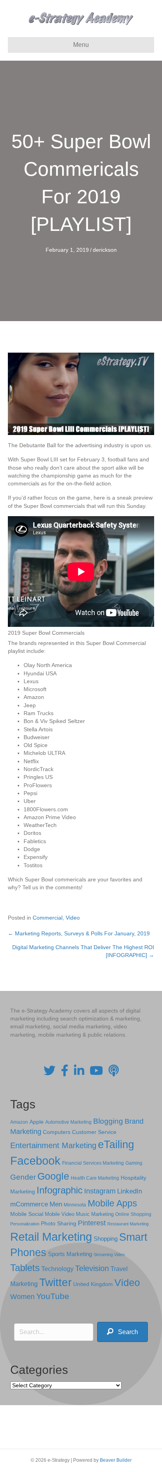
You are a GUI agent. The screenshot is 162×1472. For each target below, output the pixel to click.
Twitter (55, 1282)
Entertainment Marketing (53, 1145)
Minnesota (75, 1204)
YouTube (52, 1296)
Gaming (133, 1162)
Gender (23, 1177)
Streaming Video (109, 1254)
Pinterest (92, 1223)
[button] (122, 1332)
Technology (57, 1269)
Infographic (60, 1190)
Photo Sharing (58, 1223)
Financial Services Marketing (93, 1163)
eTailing (116, 1144)
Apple (36, 1122)
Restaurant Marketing (128, 1223)
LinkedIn (129, 1191)
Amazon (19, 1122)
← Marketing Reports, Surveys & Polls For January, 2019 (79, 933)
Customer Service (94, 1132)
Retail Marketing (51, 1236)
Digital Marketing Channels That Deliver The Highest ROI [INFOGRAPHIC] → (83, 951)
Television (92, 1268)
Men (56, 1204)
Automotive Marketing (68, 1122)
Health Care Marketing (95, 1178)
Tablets (25, 1267)
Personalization (24, 1223)
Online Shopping (133, 1214)
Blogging (108, 1121)
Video (73, 917)
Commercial (48, 917)
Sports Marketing (70, 1254)
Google (53, 1176)
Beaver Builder (116, 1460)
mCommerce (29, 1204)
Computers (56, 1132)
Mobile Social (26, 1214)
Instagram (100, 1191)
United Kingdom (93, 1284)
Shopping (106, 1239)
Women (22, 1297)
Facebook (35, 1160)
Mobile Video (59, 1214)
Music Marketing (95, 1214)
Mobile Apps (112, 1203)
